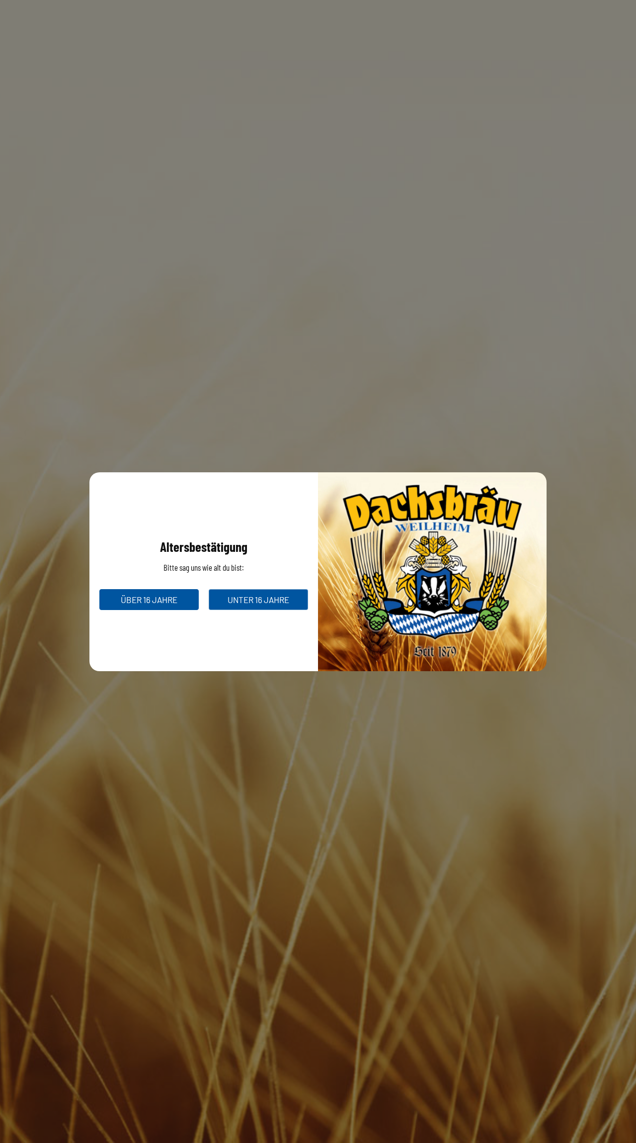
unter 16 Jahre (258, 600)
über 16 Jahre (149, 600)
